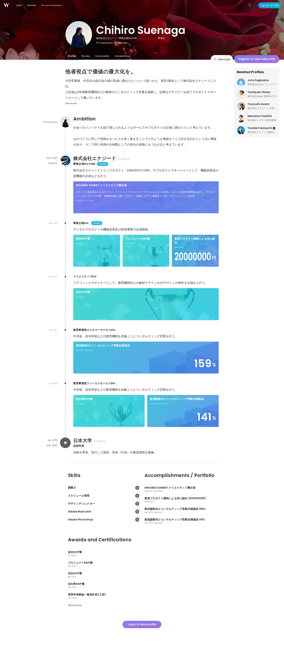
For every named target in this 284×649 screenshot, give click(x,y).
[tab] (72, 56)
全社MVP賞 (83, 239)
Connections (122, 56)
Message (224, 59)
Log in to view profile (142, 624)
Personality (102, 56)
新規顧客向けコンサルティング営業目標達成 (177, 399)
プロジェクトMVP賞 (137, 239)
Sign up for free (269, 5)
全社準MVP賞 (84, 399)
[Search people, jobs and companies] (250, 5)
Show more (75, 605)
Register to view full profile (257, 59)
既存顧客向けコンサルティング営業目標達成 (103, 345)
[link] (146, 197)
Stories (85, 56)
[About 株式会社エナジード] (65, 160)
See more (71, 103)
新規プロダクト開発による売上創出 (195, 241)
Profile (72, 56)
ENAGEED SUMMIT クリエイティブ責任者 (101, 185)
